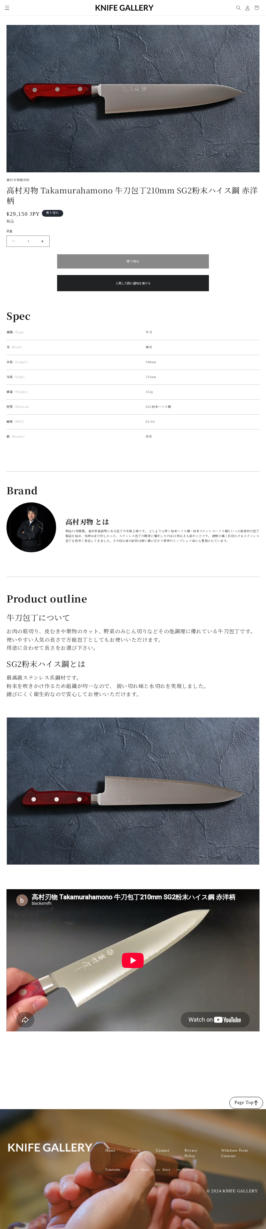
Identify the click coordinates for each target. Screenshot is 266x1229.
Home (110, 1150)
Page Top (244, 1102)
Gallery (188, 1169)
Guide (136, 1150)
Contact (162, 1150)
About (145, 1169)
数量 (9, 231)
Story (167, 1169)
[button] (7, 7)
